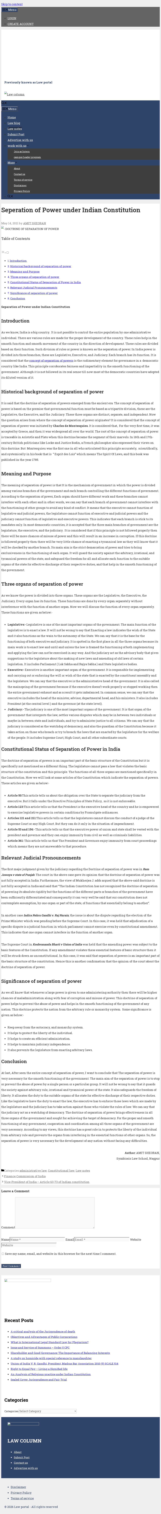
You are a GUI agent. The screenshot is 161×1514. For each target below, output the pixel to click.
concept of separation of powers (51, 360)
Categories (11, 1411)
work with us (17, 146)
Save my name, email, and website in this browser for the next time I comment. (60, 1254)
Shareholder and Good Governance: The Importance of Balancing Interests (60, 1353)
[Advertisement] (80, 55)
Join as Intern (22, 151)
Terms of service (23, 179)
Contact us (19, 174)
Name (5, 1239)
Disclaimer (20, 185)
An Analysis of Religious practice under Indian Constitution (51, 1374)
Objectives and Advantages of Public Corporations (44, 1337)
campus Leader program (27, 157)
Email (70, 1239)
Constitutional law (61, 1170)
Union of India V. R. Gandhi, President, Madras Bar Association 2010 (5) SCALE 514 (64, 1363)
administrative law (33, 1170)
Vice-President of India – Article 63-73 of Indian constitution (46, 1182)
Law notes (15, 129)
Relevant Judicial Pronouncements (33, 287)
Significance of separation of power (34, 293)
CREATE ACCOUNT (21, 24)
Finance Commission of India (25, 1176)
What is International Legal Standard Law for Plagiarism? (50, 1342)
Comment (8, 1227)
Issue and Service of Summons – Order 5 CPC (40, 1347)
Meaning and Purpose (24, 271)
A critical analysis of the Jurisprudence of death (43, 1331)
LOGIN (12, 18)
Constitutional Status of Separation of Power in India (45, 282)
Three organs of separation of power (34, 277)
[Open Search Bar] (4, 103)
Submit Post (16, 134)
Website (135, 1239)
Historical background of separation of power (40, 266)
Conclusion (17, 298)
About (17, 168)
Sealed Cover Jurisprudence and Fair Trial (39, 1379)
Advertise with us (20, 140)
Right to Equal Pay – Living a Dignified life (39, 1369)
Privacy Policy (22, 191)
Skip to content (12, 4)
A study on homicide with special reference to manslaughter (51, 1358)
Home (12, 117)
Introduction (18, 261)
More (11, 162)
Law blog (14, 123)
